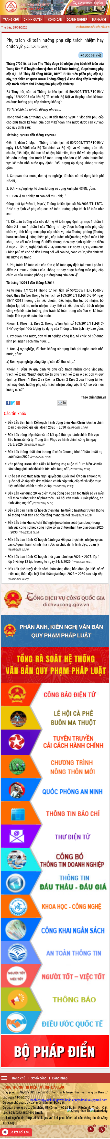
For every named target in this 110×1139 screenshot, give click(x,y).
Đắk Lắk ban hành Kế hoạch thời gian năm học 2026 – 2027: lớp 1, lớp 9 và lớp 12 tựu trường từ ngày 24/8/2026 (54, 559)
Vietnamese (85, 3)
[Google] (18, 402)
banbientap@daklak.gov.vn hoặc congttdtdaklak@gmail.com (68, 1099)
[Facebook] (8, 402)
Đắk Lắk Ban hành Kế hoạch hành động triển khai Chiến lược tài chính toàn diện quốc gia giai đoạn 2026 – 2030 (56, 425)
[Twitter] (13, 402)
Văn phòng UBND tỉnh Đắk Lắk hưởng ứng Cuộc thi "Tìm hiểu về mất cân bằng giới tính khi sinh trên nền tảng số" (55, 466)
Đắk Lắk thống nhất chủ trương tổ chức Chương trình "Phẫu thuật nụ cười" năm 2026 (55, 454)
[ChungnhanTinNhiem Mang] (87, 1110)
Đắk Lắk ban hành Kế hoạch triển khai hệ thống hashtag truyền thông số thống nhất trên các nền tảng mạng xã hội (56, 512)
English (98, 3)
